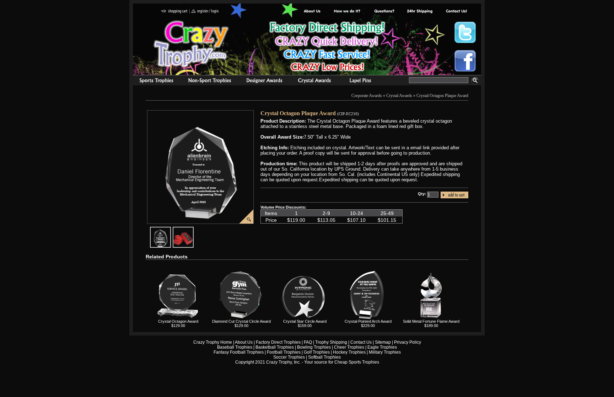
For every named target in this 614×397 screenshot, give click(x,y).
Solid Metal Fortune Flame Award (431, 321)
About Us (312, 11)
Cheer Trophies (349, 347)
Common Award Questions (384, 11)
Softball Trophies (324, 357)
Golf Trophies (317, 352)
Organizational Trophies (210, 81)
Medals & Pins (362, 81)
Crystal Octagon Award (178, 321)
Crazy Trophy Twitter (465, 32)
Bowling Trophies (314, 347)
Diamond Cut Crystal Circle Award (241, 321)
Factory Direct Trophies (347, 11)
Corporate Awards (366, 95)
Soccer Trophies (289, 357)
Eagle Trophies (382, 347)
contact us (456, 11)
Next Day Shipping (419, 11)
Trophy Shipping (331, 342)
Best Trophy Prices (327, 47)
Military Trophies (385, 352)
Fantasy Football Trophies (239, 352)
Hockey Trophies (349, 352)
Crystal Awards (399, 95)
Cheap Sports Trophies (356, 362)
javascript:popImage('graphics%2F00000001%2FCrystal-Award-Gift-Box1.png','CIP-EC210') (193, 229)
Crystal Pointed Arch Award (368, 321)
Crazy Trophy (191, 44)
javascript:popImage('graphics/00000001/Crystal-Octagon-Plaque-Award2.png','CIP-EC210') (170, 229)
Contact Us (361, 342)
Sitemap (383, 342)
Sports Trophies (153, 81)
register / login (205, 11)
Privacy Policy (407, 342)
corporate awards (264, 81)
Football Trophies (284, 352)
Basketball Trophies (274, 347)
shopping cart (174, 11)
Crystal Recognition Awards (314, 81)
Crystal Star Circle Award (305, 321)
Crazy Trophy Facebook (465, 60)
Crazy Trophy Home (212, 342)
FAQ (308, 342)
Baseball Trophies (234, 347)
